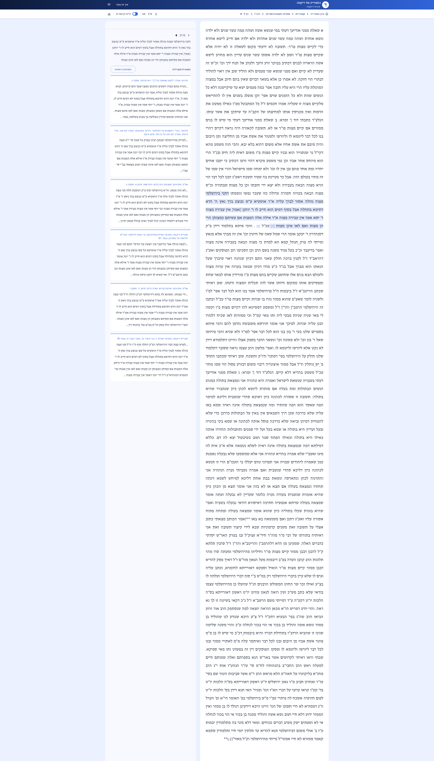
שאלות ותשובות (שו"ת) (278, 13)
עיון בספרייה (317, 13)
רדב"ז (257, 13)
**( (248, 519)
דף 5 (246, 13)
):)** (227, 739)
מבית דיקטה (313, 6)
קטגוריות (300, 13)
